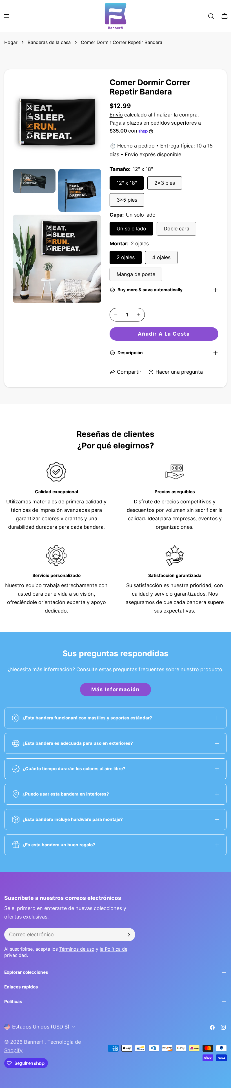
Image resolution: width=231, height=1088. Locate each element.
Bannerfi (34, 1042)
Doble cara (176, 229)
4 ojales (161, 257)
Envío (116, 115)
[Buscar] (211, 16)
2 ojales (126, 257)
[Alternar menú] (6, 16)
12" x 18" (127, 183)
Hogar (10, 42)
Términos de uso (76, 949)
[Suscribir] (129, 935)
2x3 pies (164, 183)
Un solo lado (131, 229)
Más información (115, 689)
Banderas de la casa (49, 42)
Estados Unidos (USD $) (41, 1027)
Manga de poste (136, 274)
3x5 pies (127, 200)
